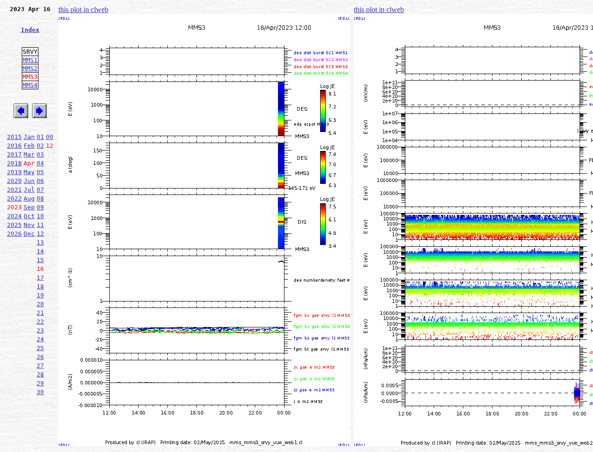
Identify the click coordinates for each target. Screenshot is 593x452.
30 (40, 392)
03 (40, 154)
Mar (29, 154)
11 (40, 224)
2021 (14, 189)
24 (40, 339)
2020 (14, 180)
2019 (14, 172)
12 (40, 233)
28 (40, 374)
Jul (29, 189)
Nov (29, 224)
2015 (14, 136)
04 (40, 163)
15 (40, 260)
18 (40, 286)
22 (40, 321)
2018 (14, 163)
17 (40, 277)
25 (40, 348)
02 (40, 145)
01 (40, 136)
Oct (29, 216)
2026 (14, 233)
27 (40, 365)
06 (40, 180)
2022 (14, 198)
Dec (29, 233)
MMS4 (30, 85)
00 (49, 136)
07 (40, 189)
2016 (14, 145)
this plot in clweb (83, 9)
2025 (14, 224)
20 (40, 304)
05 (40, 172)
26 (40, 356)
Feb (29, 145)
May (29, 172)
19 (40, 295)
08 (40, 198)
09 (40, 207)
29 (40, 383)
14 (40, 251)
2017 (14, 154)
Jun (29, 180)
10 (40, 216)
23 (40, 330)
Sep (29, 207)
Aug (29, 198)
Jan (29, 136)
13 (40, 242)
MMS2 (30, 68)
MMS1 (30, 59)
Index (30, 29)
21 (40, 312)
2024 (14, 216)
